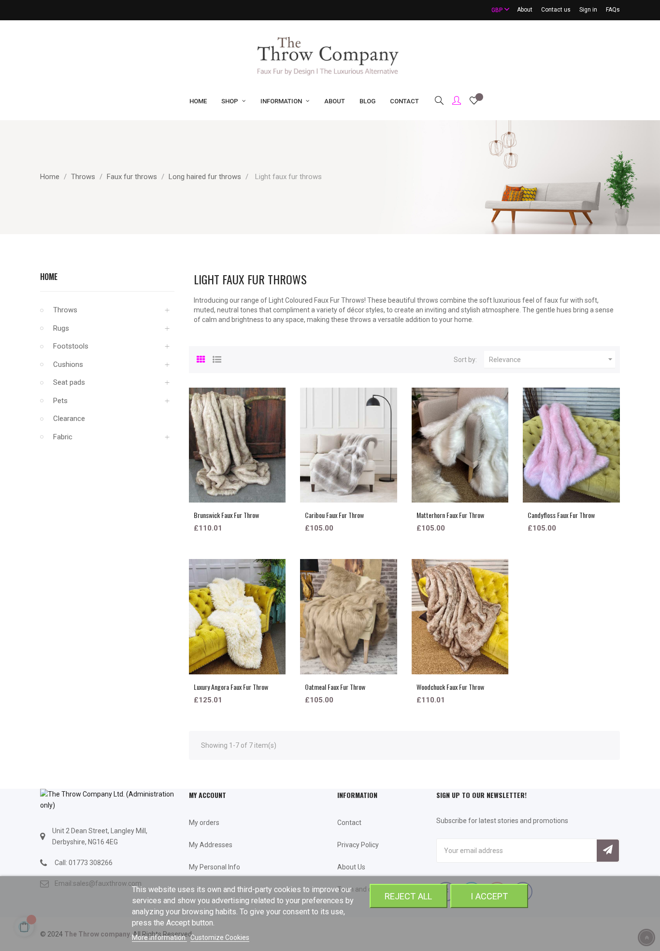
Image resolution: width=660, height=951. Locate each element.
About (524, 9)
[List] (217, 358)
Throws (65, 310)
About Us (351, 867)
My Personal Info (214, 867)
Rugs (61, 328)
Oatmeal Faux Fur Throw (335, 687)
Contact (349, 822)
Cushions (68, 364)
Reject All (408, 896)
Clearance (69, 418)
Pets (60, 400)
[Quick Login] (452, 101)
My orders (204, 822)
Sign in (588, 9)
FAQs (613, 9)
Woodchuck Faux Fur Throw (450, 687)
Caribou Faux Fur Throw (334, 515)
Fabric (62, 437)
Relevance (552, 359)
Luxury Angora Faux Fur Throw (231, 687)
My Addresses (210, 845)
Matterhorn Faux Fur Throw (450, 515)
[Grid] (201, 358)
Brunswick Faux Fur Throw (226, 515)
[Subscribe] (608, 850)
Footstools (70, 346)
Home (48, 276)
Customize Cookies (219, 937)
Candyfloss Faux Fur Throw (561, 515)
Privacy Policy (358, 845)
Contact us (556, 9)
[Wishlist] (474, 102)
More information (159, 937)
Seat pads (69, 382)
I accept (489, 896)
